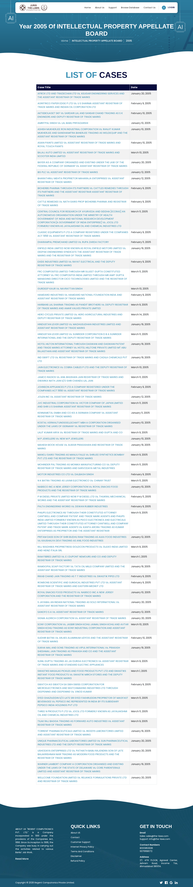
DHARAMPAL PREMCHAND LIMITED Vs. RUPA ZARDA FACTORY (73, 242)
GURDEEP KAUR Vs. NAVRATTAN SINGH (60, 288)
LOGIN (171, 7)
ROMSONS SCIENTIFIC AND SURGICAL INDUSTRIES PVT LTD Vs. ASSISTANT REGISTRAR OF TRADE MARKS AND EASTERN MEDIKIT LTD (80, 584)
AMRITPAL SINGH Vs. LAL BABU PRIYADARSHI (63, 123)
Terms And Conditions (82, 851)
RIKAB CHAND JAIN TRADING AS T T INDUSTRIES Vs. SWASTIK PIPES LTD (78, 576)
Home (87, 7)
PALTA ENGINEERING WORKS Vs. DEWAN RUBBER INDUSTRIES (73, 506)
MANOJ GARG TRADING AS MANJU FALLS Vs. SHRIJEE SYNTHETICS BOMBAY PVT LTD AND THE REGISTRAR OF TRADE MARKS (81, 456)
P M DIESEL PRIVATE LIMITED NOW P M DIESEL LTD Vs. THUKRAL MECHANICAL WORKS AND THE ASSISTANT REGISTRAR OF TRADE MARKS (82, 498)
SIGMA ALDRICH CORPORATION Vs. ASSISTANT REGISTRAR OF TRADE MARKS (82, 618)
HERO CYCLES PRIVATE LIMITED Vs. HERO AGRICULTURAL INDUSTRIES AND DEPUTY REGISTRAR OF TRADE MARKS (80, 316)
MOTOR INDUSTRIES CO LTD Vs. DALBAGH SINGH (66, 474)
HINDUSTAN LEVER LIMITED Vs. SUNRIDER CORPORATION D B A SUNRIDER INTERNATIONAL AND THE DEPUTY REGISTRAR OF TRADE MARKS (79, 336)
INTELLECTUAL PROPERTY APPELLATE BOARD (97, 40)
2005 (129, 40)
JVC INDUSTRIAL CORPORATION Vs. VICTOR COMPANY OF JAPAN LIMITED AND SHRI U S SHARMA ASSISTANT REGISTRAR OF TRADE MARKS (80, 404)
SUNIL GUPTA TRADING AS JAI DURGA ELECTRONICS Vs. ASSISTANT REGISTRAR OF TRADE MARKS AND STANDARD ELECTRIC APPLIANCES (83, 662)
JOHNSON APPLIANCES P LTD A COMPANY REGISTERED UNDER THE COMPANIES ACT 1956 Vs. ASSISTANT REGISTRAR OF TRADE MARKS (76, 388)
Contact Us (149, 7)
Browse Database (130, 7)
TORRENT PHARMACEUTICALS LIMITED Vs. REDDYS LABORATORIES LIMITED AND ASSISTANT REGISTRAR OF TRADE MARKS (80, 732)
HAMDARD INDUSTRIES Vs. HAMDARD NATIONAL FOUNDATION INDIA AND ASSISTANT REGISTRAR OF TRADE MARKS (80, 296)
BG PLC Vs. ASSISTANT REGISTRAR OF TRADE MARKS (68, 172)
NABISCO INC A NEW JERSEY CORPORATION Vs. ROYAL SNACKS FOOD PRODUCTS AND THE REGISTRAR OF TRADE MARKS (78, 488)
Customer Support (80, 842)
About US (75, 832)
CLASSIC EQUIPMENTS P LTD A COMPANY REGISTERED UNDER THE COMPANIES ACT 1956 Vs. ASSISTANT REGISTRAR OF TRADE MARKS (83, 234)
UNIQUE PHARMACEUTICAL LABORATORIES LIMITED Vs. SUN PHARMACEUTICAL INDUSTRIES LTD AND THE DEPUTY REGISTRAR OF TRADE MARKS (83, 742)
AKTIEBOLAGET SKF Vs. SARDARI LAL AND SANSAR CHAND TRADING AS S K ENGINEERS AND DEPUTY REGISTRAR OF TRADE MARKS (80, 115)
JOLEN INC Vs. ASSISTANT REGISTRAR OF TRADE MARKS (69, 397)
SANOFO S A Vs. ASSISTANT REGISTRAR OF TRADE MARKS (71, 612)
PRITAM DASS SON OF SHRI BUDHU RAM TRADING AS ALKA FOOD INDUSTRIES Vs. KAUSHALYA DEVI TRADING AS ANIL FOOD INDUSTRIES (82, 538)
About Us (99, 7)
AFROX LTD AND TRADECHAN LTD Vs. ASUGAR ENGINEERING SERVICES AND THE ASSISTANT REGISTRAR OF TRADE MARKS (81, 95)
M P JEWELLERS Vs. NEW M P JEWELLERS (60, 438)
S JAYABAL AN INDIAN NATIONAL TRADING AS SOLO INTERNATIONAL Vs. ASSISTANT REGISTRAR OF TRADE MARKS (78, 604)
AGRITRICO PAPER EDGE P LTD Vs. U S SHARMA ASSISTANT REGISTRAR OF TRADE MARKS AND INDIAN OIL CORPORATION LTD (80, 105)
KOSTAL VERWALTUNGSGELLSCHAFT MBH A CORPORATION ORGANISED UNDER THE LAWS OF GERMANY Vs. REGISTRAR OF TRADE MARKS (79, 424)
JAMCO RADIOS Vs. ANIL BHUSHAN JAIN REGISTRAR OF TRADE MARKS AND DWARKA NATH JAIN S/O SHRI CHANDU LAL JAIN (80, 378)
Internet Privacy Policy (82, 847)
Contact (75, 837)
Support (113, 7)
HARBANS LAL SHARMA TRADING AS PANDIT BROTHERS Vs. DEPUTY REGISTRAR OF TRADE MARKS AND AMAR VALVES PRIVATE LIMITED (83, 306)
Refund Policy (78, 861)
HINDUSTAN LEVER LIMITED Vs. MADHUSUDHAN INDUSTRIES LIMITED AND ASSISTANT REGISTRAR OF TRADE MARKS (79, 326)
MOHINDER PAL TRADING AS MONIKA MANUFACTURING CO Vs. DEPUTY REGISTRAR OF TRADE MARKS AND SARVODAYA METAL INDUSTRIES (79, 466)
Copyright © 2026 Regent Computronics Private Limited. (44, 882)
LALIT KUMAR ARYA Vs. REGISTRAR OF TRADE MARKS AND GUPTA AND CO (80, 432)
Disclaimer (76, 856)
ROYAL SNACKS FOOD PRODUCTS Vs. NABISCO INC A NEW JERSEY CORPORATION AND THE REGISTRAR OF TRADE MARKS (75, 594)
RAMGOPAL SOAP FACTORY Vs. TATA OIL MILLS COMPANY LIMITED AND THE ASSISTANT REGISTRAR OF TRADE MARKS (81, 568)
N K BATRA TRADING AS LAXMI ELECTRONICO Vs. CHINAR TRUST (74, 480)
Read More (21, 859)
